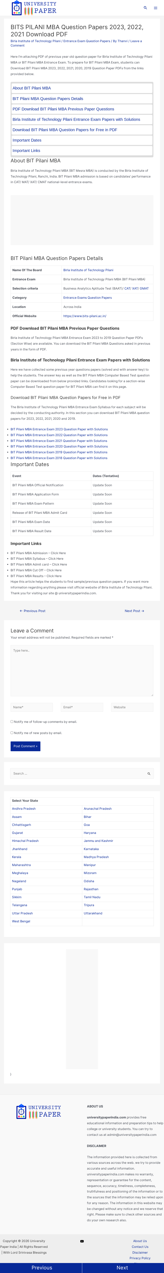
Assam (17, 817)
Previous (42, 1268)
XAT (134, 288)
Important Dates (27, 140)
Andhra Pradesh (24, 809)
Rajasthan (91, 889)
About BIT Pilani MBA (32, 88)
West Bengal (21, 921)
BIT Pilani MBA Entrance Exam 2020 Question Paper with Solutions (59, 446)
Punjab (17, 889)
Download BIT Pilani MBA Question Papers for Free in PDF (65, 130)
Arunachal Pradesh (98, 809)
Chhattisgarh (21, 825)
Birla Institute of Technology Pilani (36, 41)
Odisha (89, 881)
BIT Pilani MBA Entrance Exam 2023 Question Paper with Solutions (59, 429)
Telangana (19, 905)
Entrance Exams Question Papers (87, 298)
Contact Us (140, 1247)
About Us (140, 1241)
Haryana (90, 833)
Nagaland (19, 881)
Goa (87, 825)
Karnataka (91, 849)
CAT (127, 288)
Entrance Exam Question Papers (86, 41)
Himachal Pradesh (25, 841)
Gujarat (17, 833)
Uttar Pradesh (22, 913)
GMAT (144, 288)
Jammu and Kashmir (98, 841)
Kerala (16, 857)
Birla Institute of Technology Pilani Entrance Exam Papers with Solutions (76, 119)
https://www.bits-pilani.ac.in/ (84, 316)
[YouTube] (82, 1241)
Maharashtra (21, 865)
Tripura (89, 905)
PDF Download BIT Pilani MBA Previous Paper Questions (63, 109)
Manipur (90, 865)
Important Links (26, 150)
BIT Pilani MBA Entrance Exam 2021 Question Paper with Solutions (59, 441)
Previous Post (32, 611)
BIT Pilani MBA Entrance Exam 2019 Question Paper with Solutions (59, 452)
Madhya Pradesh (96, 857)
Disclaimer (140, 1252)
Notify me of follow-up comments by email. (45, 722)
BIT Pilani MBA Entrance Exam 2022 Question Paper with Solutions (59, 435)
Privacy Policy (140, 1258)
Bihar (87, 817)
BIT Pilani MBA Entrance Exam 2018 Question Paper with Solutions (59, 458)
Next (122, 1268)
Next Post (134, 611)
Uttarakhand (93, 913)
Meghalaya (20, 873)
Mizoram (90, 873)
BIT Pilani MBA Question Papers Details (48, 98)
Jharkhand (19, 849)
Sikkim (16, 897)
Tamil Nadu (92, 897)
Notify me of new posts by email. (38, 733)
